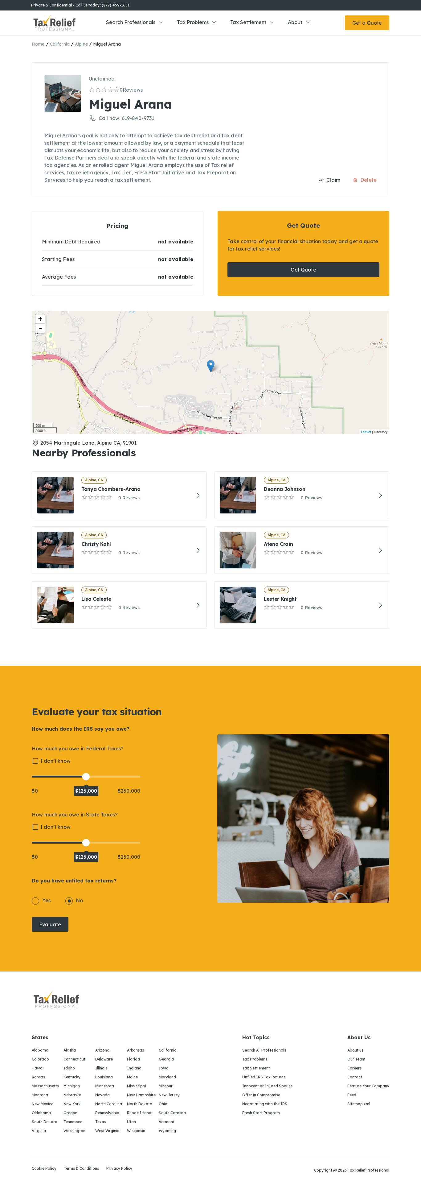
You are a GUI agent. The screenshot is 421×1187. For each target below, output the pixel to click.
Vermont (166, 1121)
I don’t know (55, 761)
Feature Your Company (368, 1086)
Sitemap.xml (358, 1104)
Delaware (104, 1059)
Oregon (70, 1112)
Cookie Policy (44, 1169)
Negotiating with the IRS (264, 1104)
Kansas (38, 1077)
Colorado (40, 1059)
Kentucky (71, 1077)
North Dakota (139, 1104)
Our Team (356, 1059)
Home (38, 44)
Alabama (40, 1050)
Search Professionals (130, 22)
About (295, 22)
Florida (133, 1059)
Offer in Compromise (261, 1095)
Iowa (164, 1068)
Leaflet (366, 431)
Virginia (39, 1130)
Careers (354, 1068)
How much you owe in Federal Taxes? (78, 748)
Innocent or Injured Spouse (267, 1086)
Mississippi (136, 1086)
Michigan (71, 1086)
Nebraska (72, 1095)
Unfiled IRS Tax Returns (263, 1077)
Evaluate (50, 924)
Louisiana (104, 1077)
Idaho (69, 1068)
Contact (354, 1077)
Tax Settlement (248, 22)
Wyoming (167, 1130)
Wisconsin (136, 1130)
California (60, 44)
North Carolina (108, 1104)
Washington (74, 1130)
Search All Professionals (264, 1050)
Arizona (102, 1050)
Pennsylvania (107, 1112)
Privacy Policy (119, 1169)
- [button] (40, 328)
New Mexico (43, 1104)
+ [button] (40, 319)
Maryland (167, 1077)
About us (355, 1050)
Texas (100, 1121)
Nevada (102, 1095)
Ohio (163, 1104)
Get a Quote (367, 23)
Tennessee (72, 1121)
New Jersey (169, 1095)
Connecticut (74, 1059)
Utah (131, 1121)
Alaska (69, 1050)
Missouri (166, 1086)
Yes (46, 900)
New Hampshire (141, 1095)
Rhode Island (139, 1112)
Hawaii (38, 1068)
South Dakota (44, 1121)
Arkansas (135, 1050)
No (79, 900)
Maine (132, 1077)
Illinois (101, 1068)
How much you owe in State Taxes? (75, 814)
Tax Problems (193, 22)
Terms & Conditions (81, 1169)
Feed (351, 1095)
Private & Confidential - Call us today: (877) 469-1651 (80, 5)
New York (72, 1104)
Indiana (134, 1068)
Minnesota (104, 1086)
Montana (40, 1095)
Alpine (81, 44)
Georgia (166, 1059)
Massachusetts (45, 1086)
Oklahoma (41, 1112)
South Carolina (172, 1112)
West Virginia (107, 1130)
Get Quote (303, 270)
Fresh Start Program (261, 1112)
